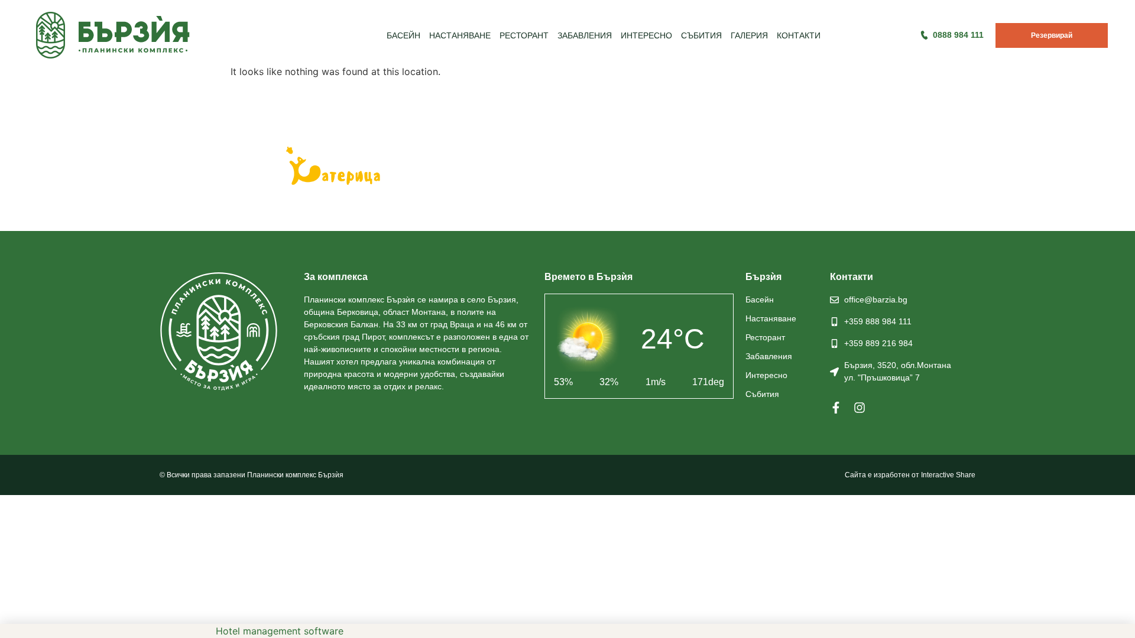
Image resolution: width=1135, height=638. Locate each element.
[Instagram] (859, 408)
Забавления (584, 35)
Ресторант (524, 35)
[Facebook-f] (836, 408)
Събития (701, 35)
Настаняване (460, 35)
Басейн (403, 35)
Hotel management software (279, 631)
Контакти (799, 35)
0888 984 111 (958, 35)
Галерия (749, 35)
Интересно (646, 35)
